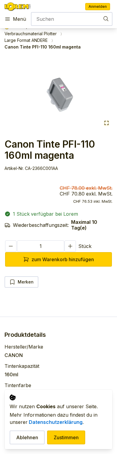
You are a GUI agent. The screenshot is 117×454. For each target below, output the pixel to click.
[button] (58, 94)
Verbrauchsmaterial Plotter (30, 33)
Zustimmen (66, 437)
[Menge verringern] (10, 246)
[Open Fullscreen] (106, 123)
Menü (19, 19)
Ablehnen (27, 437)
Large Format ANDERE (26, 40)
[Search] (105, 19)
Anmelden (97, 6)
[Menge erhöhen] (70, 246)
